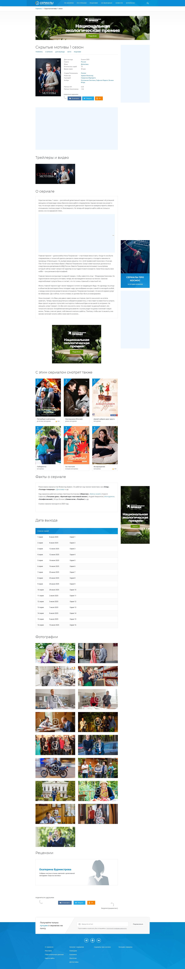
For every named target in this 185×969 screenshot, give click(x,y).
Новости (119, 3)
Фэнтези (73, 958)
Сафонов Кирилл (102, 80)
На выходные (106, 3)
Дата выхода (60, 52)
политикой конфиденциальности (117, 928)
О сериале (49, 52)
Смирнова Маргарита (88, 78)
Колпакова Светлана (88, 80)
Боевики (73, 954)
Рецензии (94, 3)
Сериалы (38, 9)
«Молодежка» (109, 496)
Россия (83, 62)
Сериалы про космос (102, 947)
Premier (83, 73)
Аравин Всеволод (87, 75)
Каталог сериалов (76, 947)
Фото (69, 52)
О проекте (49, 947)
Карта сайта (49, 958)
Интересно (130, 3)
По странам (81, 3)
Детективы (85, 64)
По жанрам (69, 3)
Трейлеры (39, 52)
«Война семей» (95, 494)
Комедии (73, 951)
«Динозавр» (60, 489)
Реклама (48, 951)
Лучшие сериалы (125, 947)
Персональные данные (54, 954)
